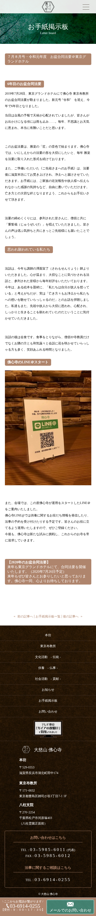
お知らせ (48, 689)
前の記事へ (25, 616)
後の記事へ (71, 616)
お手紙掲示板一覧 (48, 616)
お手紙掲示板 (48, 700)
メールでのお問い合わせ (70, 910)
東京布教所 (48, 646)
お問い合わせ (48, 711)
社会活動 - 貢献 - (48, 678)
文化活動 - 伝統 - (48, 657)
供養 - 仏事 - (48, 668)
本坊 (48, 635)
